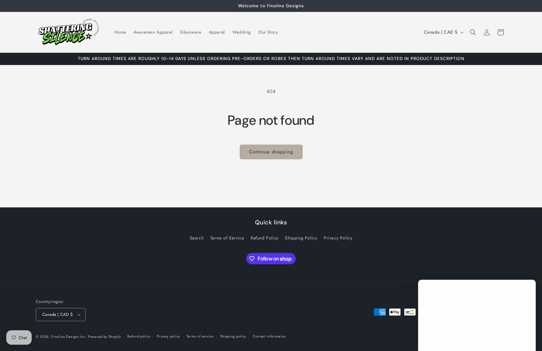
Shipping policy (233, 336)
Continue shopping (271, 151)
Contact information (269, 336)
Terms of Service (227, 238)
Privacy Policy (338, 238)
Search (197, 238)
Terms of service (200, 336)
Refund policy (138, 336)
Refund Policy (265, 238)
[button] (473, 32)
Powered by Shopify (104, 336)
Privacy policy (168, 336)
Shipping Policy (301, 238)
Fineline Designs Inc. (69, 336)
